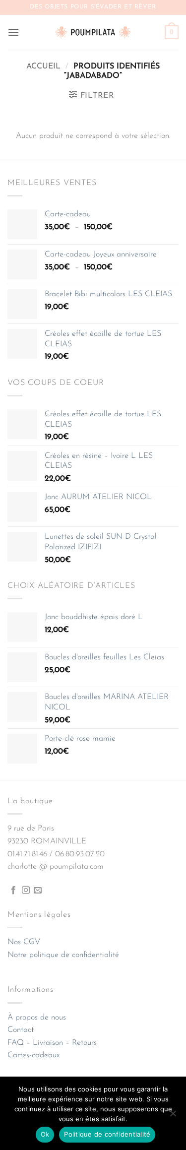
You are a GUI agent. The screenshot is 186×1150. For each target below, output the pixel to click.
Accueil (43, 66)
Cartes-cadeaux (33, 1055)
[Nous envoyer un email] (38, 890)
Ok (45, 1134)
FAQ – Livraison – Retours (52, 1043)
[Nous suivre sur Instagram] (26, 890)
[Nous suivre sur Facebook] (13, 890)
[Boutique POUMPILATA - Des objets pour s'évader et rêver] (93, 32)
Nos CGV (23, 942)
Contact (20, 1030)
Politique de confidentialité (107, 1134)
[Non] (173, 1116)
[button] (13, 32)
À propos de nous (36, 1018)
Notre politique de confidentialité (63, 955)
